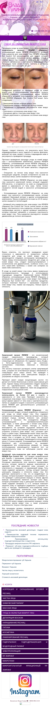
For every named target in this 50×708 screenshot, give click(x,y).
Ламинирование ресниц (15, 637)
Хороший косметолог (10, 574)
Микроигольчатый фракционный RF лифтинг (25, 668)
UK (37, 2)
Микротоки (8, 661)
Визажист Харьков (9, 567)
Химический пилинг (13, 603)
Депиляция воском (13, 618)
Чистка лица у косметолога (13, 570)
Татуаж (6, 627)
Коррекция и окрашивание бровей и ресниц (25, 591)
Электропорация (11, 651)
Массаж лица (10, 608)
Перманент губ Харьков (11, 564)
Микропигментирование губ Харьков (16, 560)
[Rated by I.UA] (25, 704)
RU (41, 2)
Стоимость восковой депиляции (14, 577)
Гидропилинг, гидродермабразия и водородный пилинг (25, 644)
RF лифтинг (8, 656)
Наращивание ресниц (14, 623)
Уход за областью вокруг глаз (25, 44)
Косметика (8, 632)
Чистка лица (9, 598)
